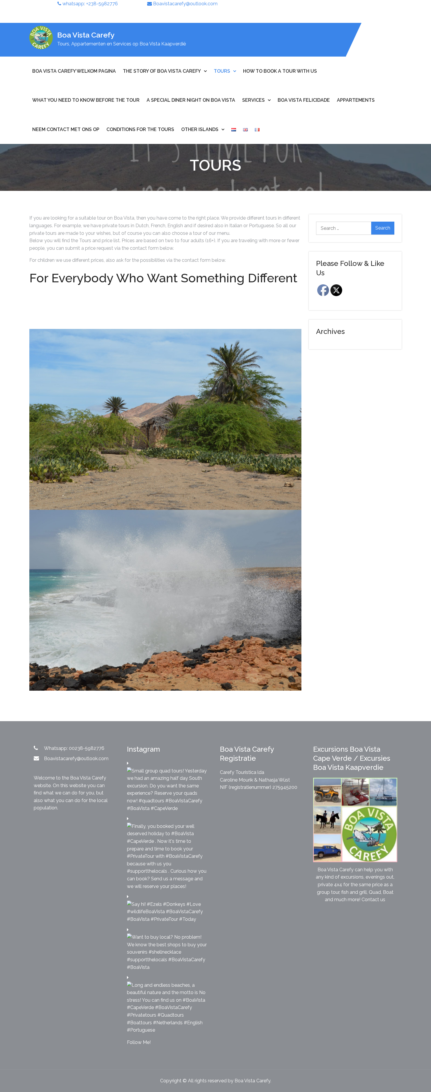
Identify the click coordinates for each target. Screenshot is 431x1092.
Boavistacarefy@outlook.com (185, 3)
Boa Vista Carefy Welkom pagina (74, 71)
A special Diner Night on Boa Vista (191, 100)
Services (253, 100)
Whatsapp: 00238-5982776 (74, 748)
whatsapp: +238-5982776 (89, 3)
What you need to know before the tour (86, 100)
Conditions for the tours (140, 129)
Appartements (356, 100)
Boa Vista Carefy (86, 34)
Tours (222, 71)
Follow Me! (139, 1042)
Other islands (199, 129)
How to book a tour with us (280, 71)
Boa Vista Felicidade (304, 100)
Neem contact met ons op (65, 129)
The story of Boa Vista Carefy (162, 71)
